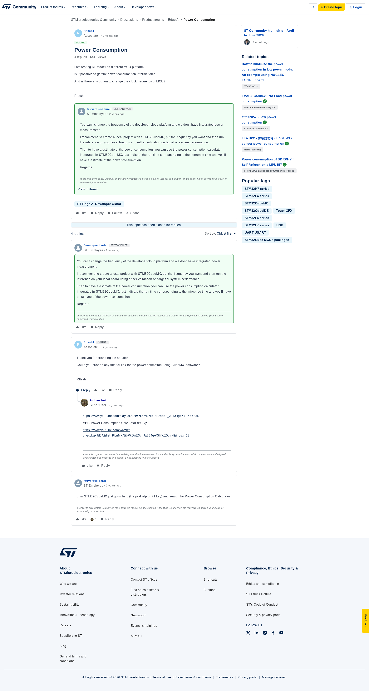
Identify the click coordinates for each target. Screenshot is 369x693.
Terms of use (161, 677)
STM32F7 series (257, 225)
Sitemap (209, 590)
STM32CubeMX (256, 203)
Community (139, 605)
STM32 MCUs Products (256, 128)
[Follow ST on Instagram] (265, 633)
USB (279, 225)
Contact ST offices (144, 579)
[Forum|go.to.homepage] (19, 7)
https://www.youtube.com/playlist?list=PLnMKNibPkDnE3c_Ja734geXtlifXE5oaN (141, 415)
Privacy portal (248, 677)
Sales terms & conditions (193, 677)
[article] (154, 286)
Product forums (153, 19)
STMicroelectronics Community (93, 19)
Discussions (129, 19)
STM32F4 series (257, 196)
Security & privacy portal (264, 615)
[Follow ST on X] (248, 633)
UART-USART (255, 232)
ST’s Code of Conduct (262, 604)
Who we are (68, 583)
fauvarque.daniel (99, 108)
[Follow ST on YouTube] (281, 633)
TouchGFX (284, 210)
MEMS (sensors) (252, 150)
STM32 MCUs (251, 86)
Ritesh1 (89, 30)
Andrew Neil (98, 400)
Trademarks (224, 677)
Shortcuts (210, 579)
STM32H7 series (257, 188)
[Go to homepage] (88, 557)
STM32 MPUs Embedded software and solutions (269, 171)
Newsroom (138, 615)
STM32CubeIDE (257, 210)
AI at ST (136, 636)
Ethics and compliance (262, 583)
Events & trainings (144, 625)
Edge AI (173, 19)
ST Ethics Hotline (259, 594)
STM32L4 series (257, 218)
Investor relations (72, 594)
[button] (331, 7)
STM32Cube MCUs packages (267, 240)
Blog (63, 646)
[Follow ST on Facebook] (273, 633)
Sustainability (69, 604)
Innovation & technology (77, 615)
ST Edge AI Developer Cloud (99, 204)
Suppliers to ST (71, 635)
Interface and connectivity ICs (259, 107)
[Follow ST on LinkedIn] (256, 633)
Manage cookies (274, 677)
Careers (65, 625)
